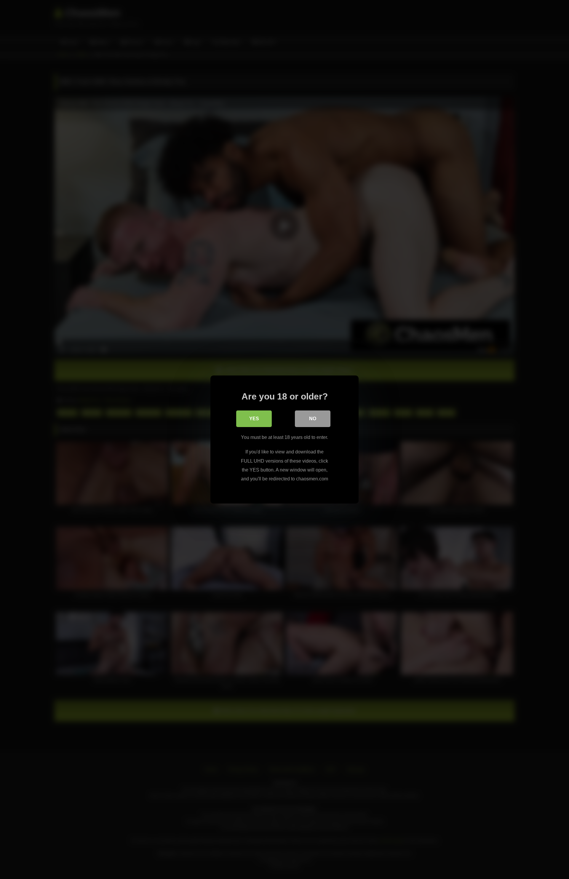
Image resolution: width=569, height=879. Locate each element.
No (312, 418)
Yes (254, 418)
